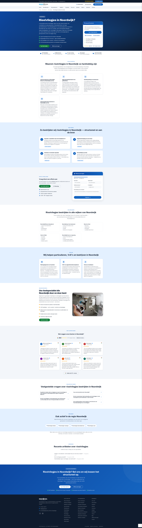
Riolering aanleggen (67, 502)
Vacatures (88, 7)
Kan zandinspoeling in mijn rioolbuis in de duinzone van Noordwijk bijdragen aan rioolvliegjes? (85, 402)
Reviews (77, 7)
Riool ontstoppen (67, 500)
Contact (93, 7)
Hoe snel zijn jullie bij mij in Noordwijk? (81, 392)
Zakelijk (61, 7)
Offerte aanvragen (98, 4)
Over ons (72, 7)
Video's (82, 7)
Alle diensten (94, 502)
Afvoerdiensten (54, 7)
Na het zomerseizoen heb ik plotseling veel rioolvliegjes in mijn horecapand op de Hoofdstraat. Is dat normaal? (86, 397)
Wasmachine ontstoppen (82, 515)
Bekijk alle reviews (80, 337)
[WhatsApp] (40, 513)
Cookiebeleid (101, 526)
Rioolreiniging (66, 510)
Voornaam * (76, 180)
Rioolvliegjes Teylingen (64, 425)
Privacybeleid (87, 526)
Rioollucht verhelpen (81, 517)
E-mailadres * (90, 185)
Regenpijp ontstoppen (82, 513)
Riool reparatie (66, 506)
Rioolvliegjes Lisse (91, 425)
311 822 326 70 (99, 1)
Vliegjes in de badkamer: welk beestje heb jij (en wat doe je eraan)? (68, 453)
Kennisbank (94, 511)
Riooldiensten (45, 7)
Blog (92, 515)
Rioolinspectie (66, 508)
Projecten (67, 7)
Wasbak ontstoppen (81, 508)
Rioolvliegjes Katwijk (52, 425)
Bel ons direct (45, 320)
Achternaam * (90, 180)
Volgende (87, 197)
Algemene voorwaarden (94, 526)
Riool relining (66, 519)
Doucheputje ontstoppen (82, 506)
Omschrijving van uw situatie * (79, 189)
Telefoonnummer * (77, 185)
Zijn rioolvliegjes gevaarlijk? (60, 457)
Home (40, 7)
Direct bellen (45, 46)
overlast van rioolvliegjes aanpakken (65, 432)
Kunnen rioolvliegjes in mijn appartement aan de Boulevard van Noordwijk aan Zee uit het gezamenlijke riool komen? (52, 399)
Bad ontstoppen (81, 510)
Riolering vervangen (67, 504)
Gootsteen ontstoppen (82, 504)
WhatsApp (56, 186)
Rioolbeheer (66, 511)
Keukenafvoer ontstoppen (82, 511)
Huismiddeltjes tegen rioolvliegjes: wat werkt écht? (64, 458)
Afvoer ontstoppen (81, 500)
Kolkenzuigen (66, 521)
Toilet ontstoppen (81, 502)
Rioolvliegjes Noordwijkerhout (78, 425)
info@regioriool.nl (62, 1)
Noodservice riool (67, 517)
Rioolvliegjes (66, 513)
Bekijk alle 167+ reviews (72, 373)
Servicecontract (88, 4)
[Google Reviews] (43, 513)
